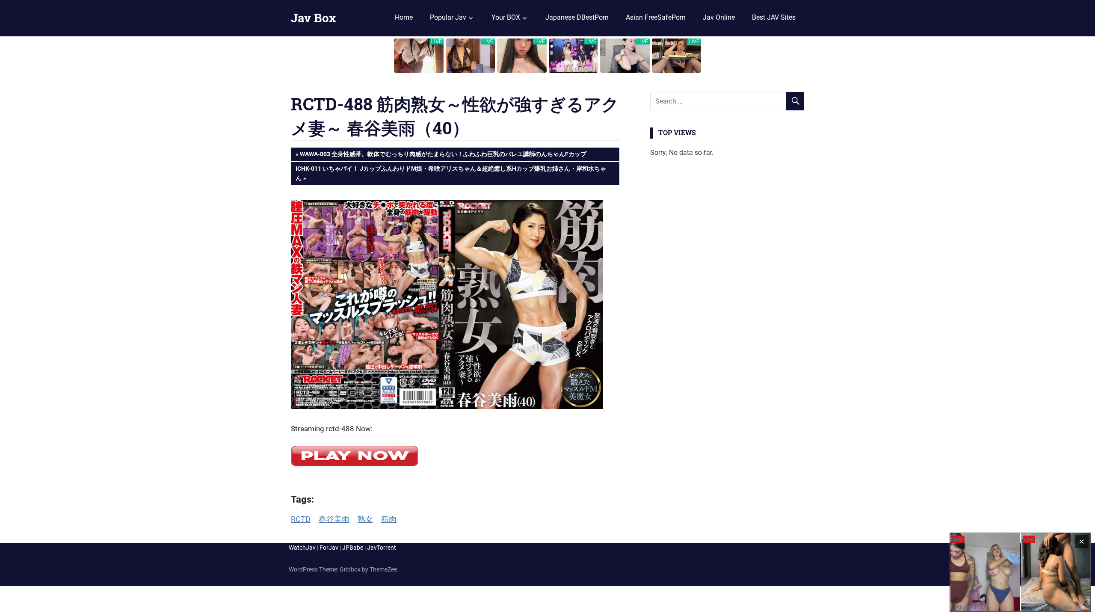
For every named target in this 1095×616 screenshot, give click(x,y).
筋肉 (389, 519)
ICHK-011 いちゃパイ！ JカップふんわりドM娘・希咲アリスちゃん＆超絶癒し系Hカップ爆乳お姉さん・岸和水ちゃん (450, 173)
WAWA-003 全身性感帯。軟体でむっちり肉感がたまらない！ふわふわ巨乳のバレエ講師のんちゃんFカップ (442, 155)
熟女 (365, 519)
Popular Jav (448, 17)
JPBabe (352, 547)
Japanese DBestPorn (577, 17)
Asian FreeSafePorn (656, 17)
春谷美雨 (334, 519)
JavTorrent (381, 547)
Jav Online (719, 17)
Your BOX (505, 17)
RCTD (301, 519)
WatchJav (302, 547)
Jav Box (313, 18)
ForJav (329, 547)
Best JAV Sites (774, 17)
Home (404, 17)
